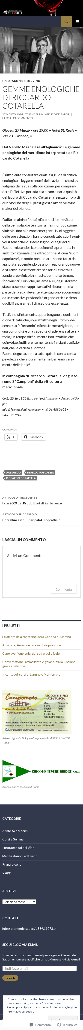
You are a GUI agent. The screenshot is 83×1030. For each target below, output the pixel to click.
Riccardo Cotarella (21, 478)
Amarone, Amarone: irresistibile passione (31, 645)
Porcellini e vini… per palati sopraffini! (31, 517)
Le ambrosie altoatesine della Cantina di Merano (36, 637)
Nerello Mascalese (40, 472)
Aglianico (13, 472)
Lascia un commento (17, 118)
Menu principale (77, 21)
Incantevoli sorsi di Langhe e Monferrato (31, 674)
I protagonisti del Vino (21, 81)
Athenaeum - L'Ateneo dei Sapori (47, 114)
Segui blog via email (20, 945)
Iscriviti (10, 978)
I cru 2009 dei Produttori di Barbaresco (32, 500)
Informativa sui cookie (20, 1011)
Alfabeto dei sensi (15, 831)
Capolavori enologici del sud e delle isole (31, 653)
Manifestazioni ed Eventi (20, 856)
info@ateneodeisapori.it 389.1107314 (29, 928)
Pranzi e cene (11, 864)
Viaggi (6, 873)
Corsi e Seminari (13, 839)
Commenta (64, 589)
